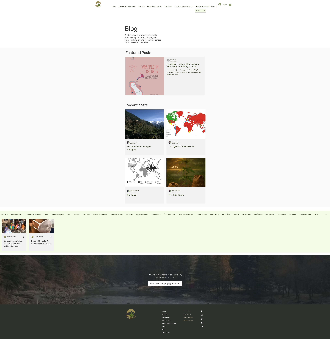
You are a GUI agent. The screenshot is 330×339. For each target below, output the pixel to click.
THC (68, 214)
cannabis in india (117, 214)
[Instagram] (201, 315)
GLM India (129, 214)
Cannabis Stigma (58, 214)
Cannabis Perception (34, 214)
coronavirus (246, 214)
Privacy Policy (187, 311)
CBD (46, 214)
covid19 (236, 214)
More (316, 214)
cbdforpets (258, 214)
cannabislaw (156, 214)
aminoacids (282, 214)
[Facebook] (201, 311)
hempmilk (292, 214)
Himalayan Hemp (17, 214)
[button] (200, 10)
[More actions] (24, 237)
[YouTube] (201, 326)
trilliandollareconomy (186, 214)
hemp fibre (226, 214)
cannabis (86, 214)
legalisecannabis (142, 214)
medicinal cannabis (100, 214)
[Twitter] (201, 319)
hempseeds (270, 214)
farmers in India (169, 214)
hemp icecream (305, 214)
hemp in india (202, 214)
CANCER (77, 214)
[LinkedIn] (201, 322)
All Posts (5, 214)
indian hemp (214, 214)
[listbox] (200, 10)
